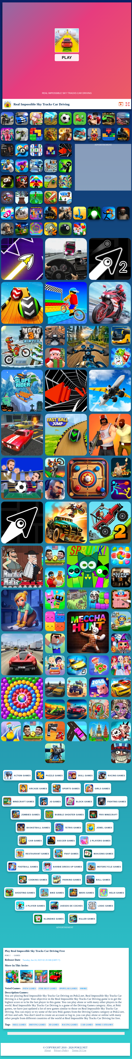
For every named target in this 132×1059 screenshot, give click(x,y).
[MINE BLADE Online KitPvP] (65, 187)
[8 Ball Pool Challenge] (7, 187)
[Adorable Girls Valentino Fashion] (7, 139)
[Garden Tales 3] (79, 234)
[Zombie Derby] (21, 218)
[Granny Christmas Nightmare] (123, 218)
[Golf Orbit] (36, 203)
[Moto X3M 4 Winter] (50, 171)
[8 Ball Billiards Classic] (65, 234)
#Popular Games (68, 989)
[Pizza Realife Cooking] (36, 124)
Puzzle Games (54, 776)
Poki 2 (7, 955)
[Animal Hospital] (94, 139)
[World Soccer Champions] (21, 234)
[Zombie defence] (12, 982)
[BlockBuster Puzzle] (108, 139)
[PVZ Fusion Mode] (123, 139)
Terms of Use (79, 1050)
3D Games (54, 1025)
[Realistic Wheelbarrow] (50, 124)
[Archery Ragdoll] (108, 218)
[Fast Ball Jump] (50, 187)
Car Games (87, 1025)
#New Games (29, 989)
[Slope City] (94, 218)
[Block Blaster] (36, 139)
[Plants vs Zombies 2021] (50, 234)
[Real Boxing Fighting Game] (94, 124)
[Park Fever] (41, 982)
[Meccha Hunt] (21, 187)
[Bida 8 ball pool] (21, 155)
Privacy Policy (61, 1050)
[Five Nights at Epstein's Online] (7, 155)
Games (17, 955)
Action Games (22, 776)
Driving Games (37, 1025)
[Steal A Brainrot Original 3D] (36, 218)
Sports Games (71, 789)
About (47, 1050)
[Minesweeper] (36, 155)
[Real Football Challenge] (79, 124)
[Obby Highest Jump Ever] (36, 187)
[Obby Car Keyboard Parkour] (55, 982)
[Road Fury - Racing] (79, 139)
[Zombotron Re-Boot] (7, 203)
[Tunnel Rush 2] (36, 234)
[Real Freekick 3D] (65, 124)
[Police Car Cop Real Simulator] (7, 124)
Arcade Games (38, 789)
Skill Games (85, 776)
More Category (104, 1025)
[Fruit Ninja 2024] (50, 203)
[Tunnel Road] (65, 155)
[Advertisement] (103, 168)
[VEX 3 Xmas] (65, 203)
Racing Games (116, 776)
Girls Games (102, 789)
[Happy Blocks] (50, 155)
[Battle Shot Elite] (50, 218)
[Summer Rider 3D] (7, 218)
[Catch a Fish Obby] (21, 171)
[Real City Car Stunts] (21, 124)
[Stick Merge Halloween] (65, 171)
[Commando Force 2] (65, 218)
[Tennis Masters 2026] (7, 171)
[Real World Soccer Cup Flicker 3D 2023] (123, 124)
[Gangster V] (65, 139)
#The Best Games (48, 989)
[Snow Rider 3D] (21, 203)
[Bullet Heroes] (36, 171)
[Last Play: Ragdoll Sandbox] (7, 234)
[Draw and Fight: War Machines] (79, 218)
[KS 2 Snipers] (21, 139)
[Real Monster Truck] (108, 124)
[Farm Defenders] (50, 139)
